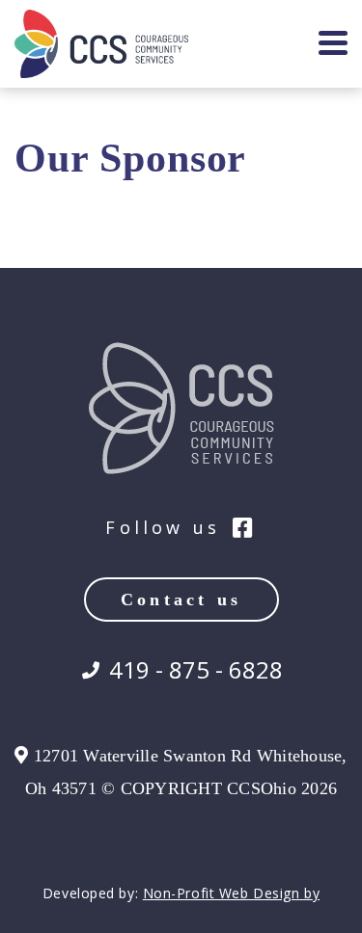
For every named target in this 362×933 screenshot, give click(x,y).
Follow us (162, 528)
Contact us (181, 599)
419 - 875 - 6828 (196, 669)
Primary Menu (333, 44)
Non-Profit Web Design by (231, 893)
